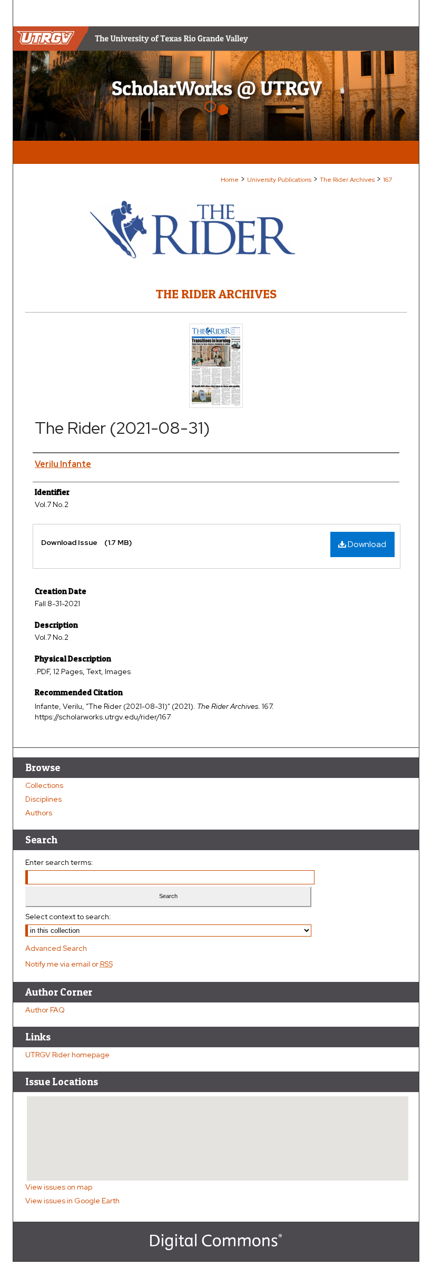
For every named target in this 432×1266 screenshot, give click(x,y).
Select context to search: (68, 916)
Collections (44, 785)
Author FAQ (45, 1010)
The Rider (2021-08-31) (122, 427)
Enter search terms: (59, 862)
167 (387, 180)
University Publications (279, 180)
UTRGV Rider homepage (67, 1054)
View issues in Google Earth (72, 1200)
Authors (38, 812)
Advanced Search (56, 948)
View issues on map (58, 1187)
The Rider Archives (347, 180)
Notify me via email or (69, 964)
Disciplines (43, 799)
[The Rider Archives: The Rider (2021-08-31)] (216, 405)
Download (366, 544)
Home (230, 180)
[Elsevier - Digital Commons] (216, 1242)
